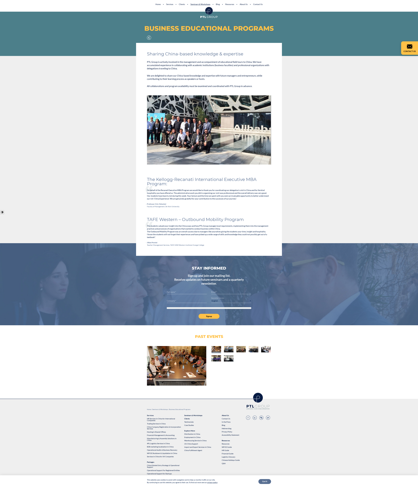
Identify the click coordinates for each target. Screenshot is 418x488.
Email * (214, 292)
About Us (244, 4)
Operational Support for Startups (159, 474)
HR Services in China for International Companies (161, 419)
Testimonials (189, 422)
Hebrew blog (226, 428)
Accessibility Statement (230, 435)
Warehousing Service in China (195, 440)
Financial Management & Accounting (160, 435)
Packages (150, 462)
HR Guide (225, 450)
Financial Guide (227, 453)
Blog (218, 4)
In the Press (226, 422)
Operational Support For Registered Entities (163, 470)
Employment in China (192, 437)
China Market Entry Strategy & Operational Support (163, 466)
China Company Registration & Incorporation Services (164, 428)
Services (169, 4)
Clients (182, 4)
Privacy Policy (227, 432)
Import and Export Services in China (197, 447)
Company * (171, 301)
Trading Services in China (156, 424)
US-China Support (191, 444)
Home (158, 4)
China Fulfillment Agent (193, 450)
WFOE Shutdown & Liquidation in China (162, 453)
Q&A (224, 463)
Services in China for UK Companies (160, 456)
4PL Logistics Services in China (158, 443)
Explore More (189, 431)
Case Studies (189, 425)
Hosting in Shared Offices (156, 432)
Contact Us (258, 4)
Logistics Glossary (228, 457)
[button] (216, 349)
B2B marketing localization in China (160, 447)
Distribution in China (192, 434)
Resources (229, 4)
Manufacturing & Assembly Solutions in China (161, 439)
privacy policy (212, 482)
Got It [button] (264, 481)
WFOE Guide (227, 447)
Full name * (171, 292)
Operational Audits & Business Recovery (162, 450)
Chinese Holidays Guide (231, 460)
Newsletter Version (217, 298)
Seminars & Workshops (200, 4)
